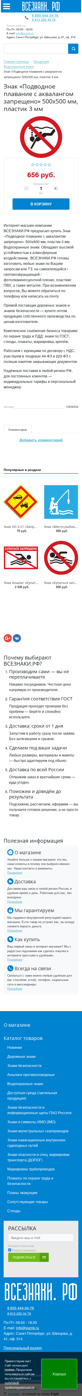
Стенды (13, 1210)
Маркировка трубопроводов (31, 1169)
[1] (33, 164)
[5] (49, 164)
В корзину (41, 204)
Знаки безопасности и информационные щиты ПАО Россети (39, 1110)
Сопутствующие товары (27, 1201)
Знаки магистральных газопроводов (38, 1130)
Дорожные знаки (21, 1056)
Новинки (14, 1047)
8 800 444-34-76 (45, 15)
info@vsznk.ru (25, 33)
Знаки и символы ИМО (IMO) (31, 1121)
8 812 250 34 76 (44, 19)
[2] (37, 164)
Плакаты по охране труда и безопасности (30, 1180)
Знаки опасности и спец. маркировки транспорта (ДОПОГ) (38, 1157)
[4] (45, 164)
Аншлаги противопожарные (31, 1074)
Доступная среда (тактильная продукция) (32, 1095)
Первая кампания (24, 1250)
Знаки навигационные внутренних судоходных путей (36, 1142)
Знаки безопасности (24, 1065)
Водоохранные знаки (25, 1083)
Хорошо (59, 1373)
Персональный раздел (23, 1347)
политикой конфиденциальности (19, 1385)
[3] (41, 164)
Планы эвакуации (22, 1192)
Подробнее (14, 872)
